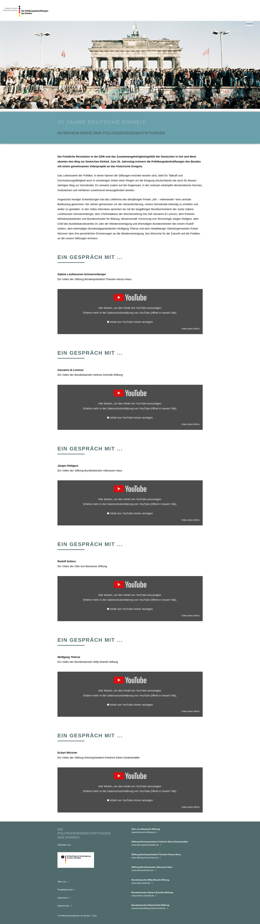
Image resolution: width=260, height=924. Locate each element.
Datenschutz (63, 905)
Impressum (62, 897)
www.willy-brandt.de (141, 883)
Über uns (61, 881)
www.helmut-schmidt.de (143, 895)
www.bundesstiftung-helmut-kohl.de (148, 908)
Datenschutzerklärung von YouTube (141, 312)
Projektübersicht (65, 889)
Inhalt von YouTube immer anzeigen (131, 321)
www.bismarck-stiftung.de (144, 832)
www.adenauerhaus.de (142, 870)
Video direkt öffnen (190, 328)
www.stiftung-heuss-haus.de (145, 857)
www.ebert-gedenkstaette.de (145, 845)
